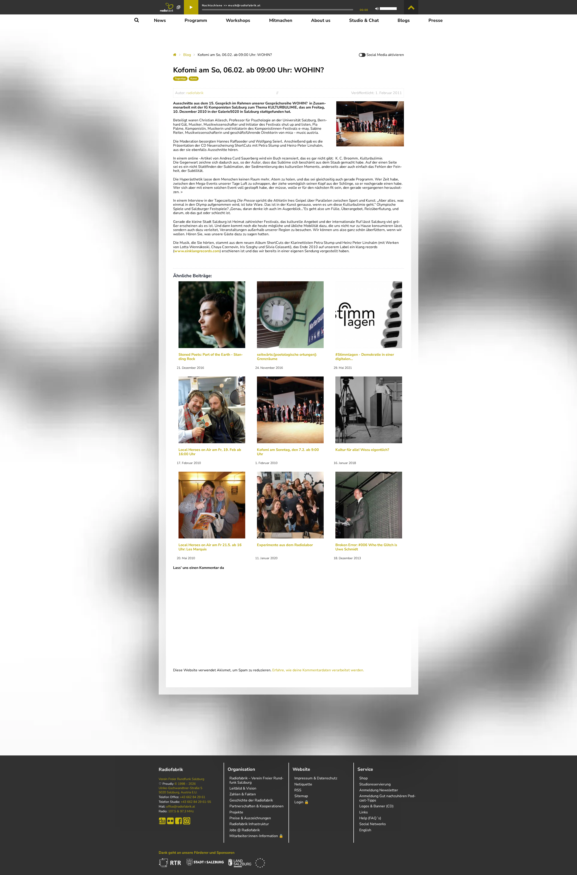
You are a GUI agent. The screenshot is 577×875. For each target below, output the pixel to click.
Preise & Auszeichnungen (250, 818)
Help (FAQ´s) (370, 818)
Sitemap (301, 796)
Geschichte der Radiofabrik (251, 800)
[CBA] (162, 820)
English (365, 830)
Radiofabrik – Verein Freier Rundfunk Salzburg (256, 780)
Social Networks (372, 824)
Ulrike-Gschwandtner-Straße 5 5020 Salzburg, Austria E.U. (180, 790)
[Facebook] (178, 820)
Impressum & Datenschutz (315, 778)
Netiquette (303, 784)
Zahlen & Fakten (242, 794)
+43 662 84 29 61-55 (196, 802)
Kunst (193, 78)
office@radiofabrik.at (180, 807)
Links (363, 812)
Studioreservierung (375, 784)
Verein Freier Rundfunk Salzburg (181, 779)
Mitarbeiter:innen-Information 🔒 (256, 835)
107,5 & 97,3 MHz (181, 811)
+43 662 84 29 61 (192, 797)
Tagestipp (180, 78)
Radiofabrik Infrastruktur (249, 824)
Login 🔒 (301, 802)
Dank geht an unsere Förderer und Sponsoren (196, 852)
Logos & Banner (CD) (376, 806)
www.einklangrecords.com (197, 251)
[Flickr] (170, 820)
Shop (363, 778)
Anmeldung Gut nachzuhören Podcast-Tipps (387, 798)
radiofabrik (195, 92)
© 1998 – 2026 (185, 784)
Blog (187, 54)
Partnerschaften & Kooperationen (256, 806)
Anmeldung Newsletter (378, 790)
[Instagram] (186, 820)
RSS (297, 790)
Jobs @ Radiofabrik (244, 830)
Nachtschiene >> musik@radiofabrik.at (231, 5)
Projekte (236, 812)
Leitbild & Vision (242, 788)
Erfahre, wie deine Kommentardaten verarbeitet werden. (318, 670)
